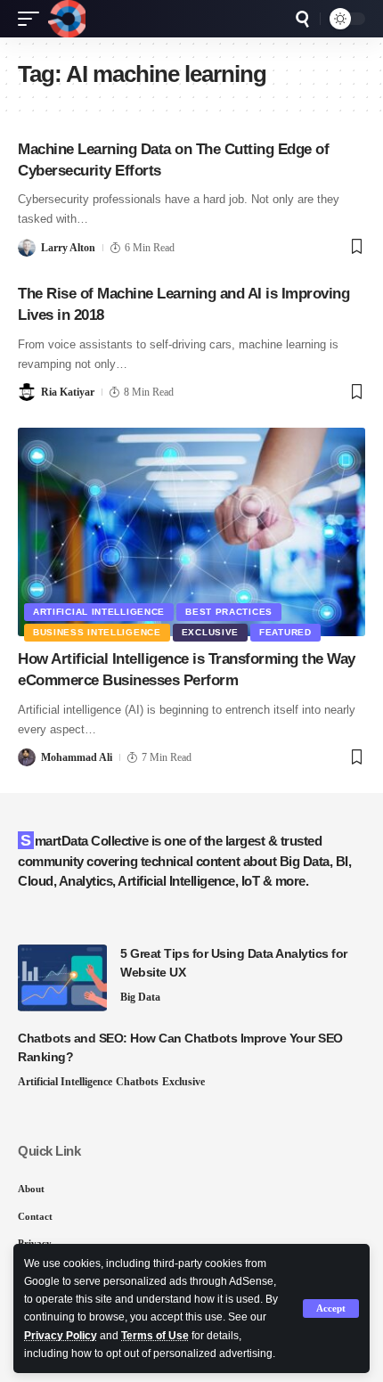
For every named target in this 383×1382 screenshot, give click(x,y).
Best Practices (229, 612)
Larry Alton (68, 247)
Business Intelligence (97, 632)
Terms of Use (155, 1335)
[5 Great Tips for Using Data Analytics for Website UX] (62, 978)
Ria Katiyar (67, 392)
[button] (331, 1308)
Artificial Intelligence (99, 612)
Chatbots (137, 1081)
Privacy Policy (60, 1335)
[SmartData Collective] (67, 18)
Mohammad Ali (76, 757)
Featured (285, 632)
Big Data (140, 997)
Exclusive (210, 632)
